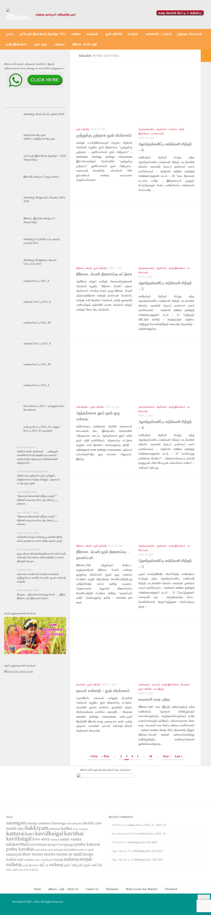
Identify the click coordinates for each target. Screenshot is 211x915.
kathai (76, 829)
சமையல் (156, 684)
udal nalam (25, 860)
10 (150, 756)
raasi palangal (55, 849)
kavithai (74, 833)
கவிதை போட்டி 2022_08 (37, 322)
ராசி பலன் (12, 869)
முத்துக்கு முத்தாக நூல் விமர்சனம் (104, 135)
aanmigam (16, 822)
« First (93, 756)
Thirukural (171, 889)
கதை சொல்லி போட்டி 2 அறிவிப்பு (180, 12)
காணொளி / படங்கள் (159, 34)
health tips (15, 828)
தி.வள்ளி (80, 684)
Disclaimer (112, 889)
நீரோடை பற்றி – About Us (63, 889)
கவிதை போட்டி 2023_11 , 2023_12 (146, 824)
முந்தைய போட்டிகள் (189, 34)
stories (50, 854)
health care (92, 823)
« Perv (106, 756)
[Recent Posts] (14, 103)
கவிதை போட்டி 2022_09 (37, 364)
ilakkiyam (36, 827)
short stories (32, 854)
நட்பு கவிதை (51, 864)
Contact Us (92, 889)
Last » (179, 756)
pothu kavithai (20, 849)
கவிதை (76, 34)
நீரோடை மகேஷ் (84, 268)
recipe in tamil (85, 849)
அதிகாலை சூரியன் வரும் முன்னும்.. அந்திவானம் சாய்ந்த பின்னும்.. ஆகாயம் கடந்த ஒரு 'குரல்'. (38, 479)
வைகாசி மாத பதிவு (154, 699)
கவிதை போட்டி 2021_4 (36, 385)
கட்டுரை (133, 34)
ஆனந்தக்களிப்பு (146, 129)
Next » (167, 756)
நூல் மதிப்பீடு (114, 34)
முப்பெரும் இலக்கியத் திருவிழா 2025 (43, 34)
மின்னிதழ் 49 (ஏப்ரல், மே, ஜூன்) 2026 (43, 114)
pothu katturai (87, 844)
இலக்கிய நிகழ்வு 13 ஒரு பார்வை (41, 176)
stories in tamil (69, 854)
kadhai (66, 828)
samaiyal (13, 854)
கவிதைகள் (144, 684)
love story (41, 839)
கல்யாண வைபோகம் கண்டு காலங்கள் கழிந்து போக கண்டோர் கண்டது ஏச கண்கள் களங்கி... (41, 577)
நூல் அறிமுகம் (74, 865)
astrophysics (75, 823)
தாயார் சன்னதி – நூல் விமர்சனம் (103, 691)
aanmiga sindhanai (39, 823)
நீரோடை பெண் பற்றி (85, 44)
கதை (58, 859)
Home (37, 889)
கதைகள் (92, 34)
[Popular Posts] (35, 103)
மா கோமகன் (157, 133)
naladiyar (54, 839)
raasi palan (40, 849)
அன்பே (37, 860)
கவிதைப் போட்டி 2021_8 (37, 301)
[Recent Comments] (55, 103)
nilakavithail (17, 844)
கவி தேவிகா (82, 406)
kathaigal (83, 829)
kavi (29, 833)
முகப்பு (10, 34)
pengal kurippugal (61, 844)
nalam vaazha (70, 839)
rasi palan (70, 849)
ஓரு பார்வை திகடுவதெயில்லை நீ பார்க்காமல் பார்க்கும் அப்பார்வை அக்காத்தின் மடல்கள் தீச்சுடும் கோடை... (41, 557)
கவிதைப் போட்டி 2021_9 (37, 343)
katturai (15, 833)
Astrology (58, 823)
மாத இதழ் (159, 688)
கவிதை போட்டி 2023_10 (152, 833)
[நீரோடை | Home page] (18, 14)
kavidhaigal (49, 833)
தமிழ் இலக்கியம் (16, 44)
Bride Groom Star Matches (141, 889)
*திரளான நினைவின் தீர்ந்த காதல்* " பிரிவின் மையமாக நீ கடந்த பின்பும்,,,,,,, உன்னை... (37, 499)
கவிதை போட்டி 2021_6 (36, 280)
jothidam (55, 828)
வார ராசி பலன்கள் (28, 869)
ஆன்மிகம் (162, 129)
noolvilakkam (38, 844)
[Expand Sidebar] (206, 56)
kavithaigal (19, 839)
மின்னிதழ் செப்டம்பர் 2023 (142, 842)
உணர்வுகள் (47, 859)
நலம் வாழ (41, 44)
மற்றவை (59, 44)
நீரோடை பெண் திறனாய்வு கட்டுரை (104, 274)
